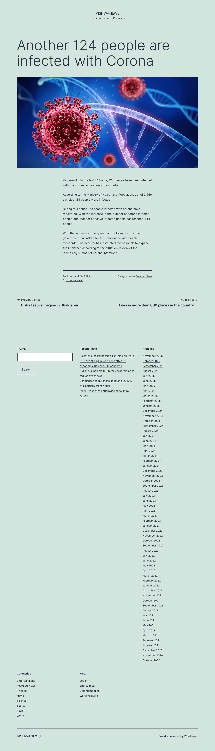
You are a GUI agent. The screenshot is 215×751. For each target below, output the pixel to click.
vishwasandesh (74, 280)
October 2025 (151, 361)
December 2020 (152, 650)
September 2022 (153, 545)
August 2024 (151, 430)
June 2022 (149, 560)
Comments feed (90, 690)
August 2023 (150, 490)
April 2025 (149, 390)
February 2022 (152, 580)
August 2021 (150, 610)
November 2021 (152, 595)
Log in (83, 680)
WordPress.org (89, 695)
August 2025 (150, 370)
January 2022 (151, 585)
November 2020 (153, 655)
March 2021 (150, 635)
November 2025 (153, 355)
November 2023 (153, 475)
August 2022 (150, 550)
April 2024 (149, 450)
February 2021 (151, 640)
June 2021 (149, 620)
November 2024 (153, 415)
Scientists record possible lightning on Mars (107, 355)
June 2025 (149, 380)
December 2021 (152, 590)
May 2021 (149, 625)
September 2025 (153, 365)
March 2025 (150, 395)
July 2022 (149, 555)
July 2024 (149, 435)
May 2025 (149, 385)
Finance (22, 690)
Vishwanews (107, 13)
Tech (20, 710)
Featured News (144, 276)
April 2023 (149, 510)
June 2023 (149, 500)
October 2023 (151, 480)
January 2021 (151, 645)
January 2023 (151, 525)
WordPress (190, 736)
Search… (22, 349)
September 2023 (153, 485)
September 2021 (153, 605)
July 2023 (149, 495)
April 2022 (149, 570)
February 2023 (152, 520)
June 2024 (149, 440)
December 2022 (152, 530)
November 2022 (153, 535)
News (20, 695)
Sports (21, 705)
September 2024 (153, 425)
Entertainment (26, 680)
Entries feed (87, 685)
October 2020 (151, 660)
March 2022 (150, 575)
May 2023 (149, 505)
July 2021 (148, 615)
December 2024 (153, 410)
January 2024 (151, 465)
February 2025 (152, 400)
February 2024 (152, 460)
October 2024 (151, 420)
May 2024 (149, 445)
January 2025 (151, 405)
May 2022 (149, 565)
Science (21, 700)
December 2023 (152, 470)
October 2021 (151, 600)
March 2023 (150, 515)
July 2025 (149, 375)
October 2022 (151, 540)
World (20, 715)
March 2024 (150, 455)
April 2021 (149, 630)
